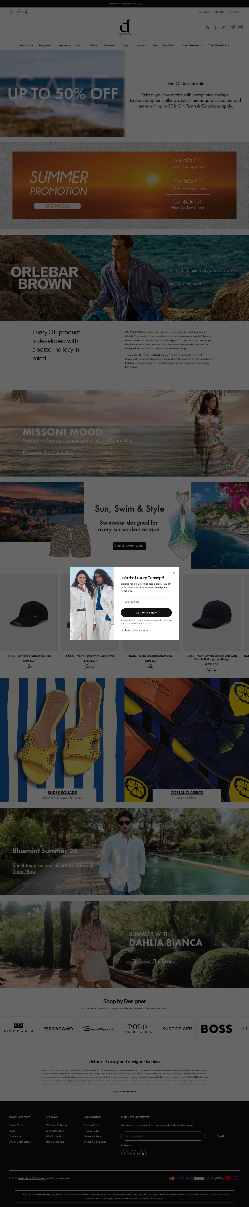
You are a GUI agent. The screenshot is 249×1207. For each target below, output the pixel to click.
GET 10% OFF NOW (146, 612)
